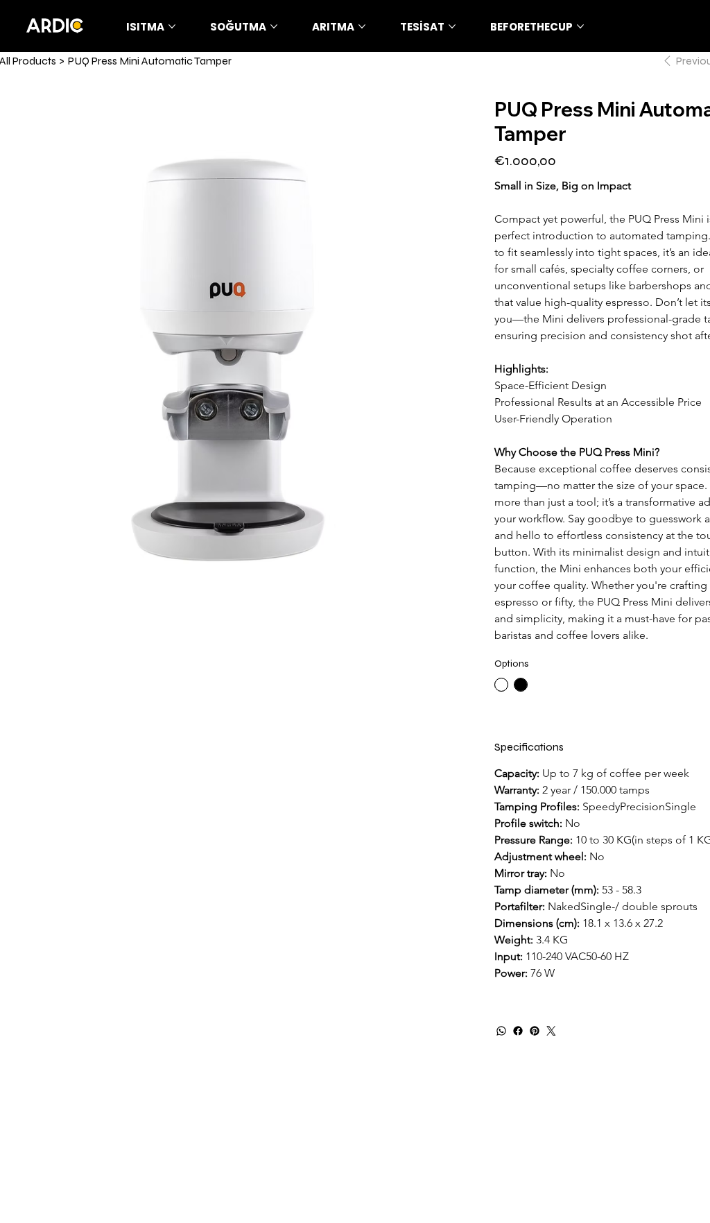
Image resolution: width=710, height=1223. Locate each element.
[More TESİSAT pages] (452, 26)
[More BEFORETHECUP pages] (580, 26)
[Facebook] (518, 1031)
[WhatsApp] (501, 1031)
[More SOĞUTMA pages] (273, 26)
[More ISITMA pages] (171, 26)
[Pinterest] (535, 1031)
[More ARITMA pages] (361, 26)
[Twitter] (551, 1031)
